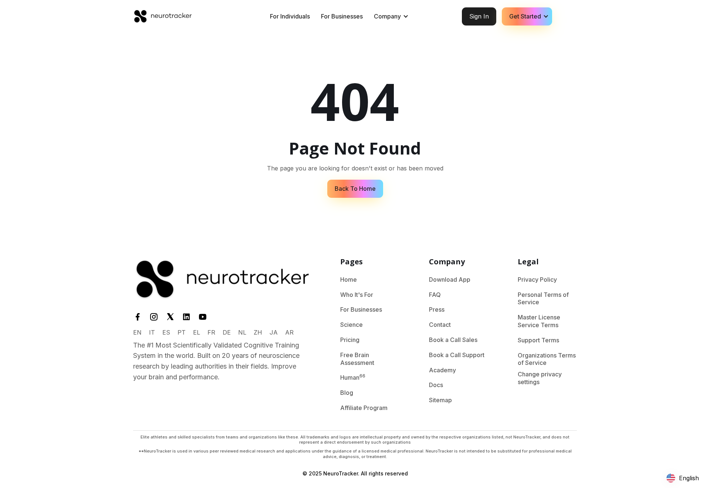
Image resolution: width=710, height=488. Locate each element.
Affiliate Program (364, 407)
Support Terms (538, 340)
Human (352, 377)
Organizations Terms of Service (547, 359)
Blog (346, 392)
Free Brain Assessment (357, 358)
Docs (436, 385)
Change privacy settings (540, 378)
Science (351, 324)
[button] (390, 16)
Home (348, 279)
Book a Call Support (456, 355)
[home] (162, 16)
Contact (440, 324)
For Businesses (342, 16)
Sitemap (440, 400)
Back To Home (355, 188)
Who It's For (356, 294)
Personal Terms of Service (543, 298)
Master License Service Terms (539, 321)
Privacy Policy (537, 279)
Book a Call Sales (453, 339)
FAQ (435, 294)
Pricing (349, 339)
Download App (449, 279)
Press (436, 309)
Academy (442, 370)
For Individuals (290, 16)
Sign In (479, 16)
